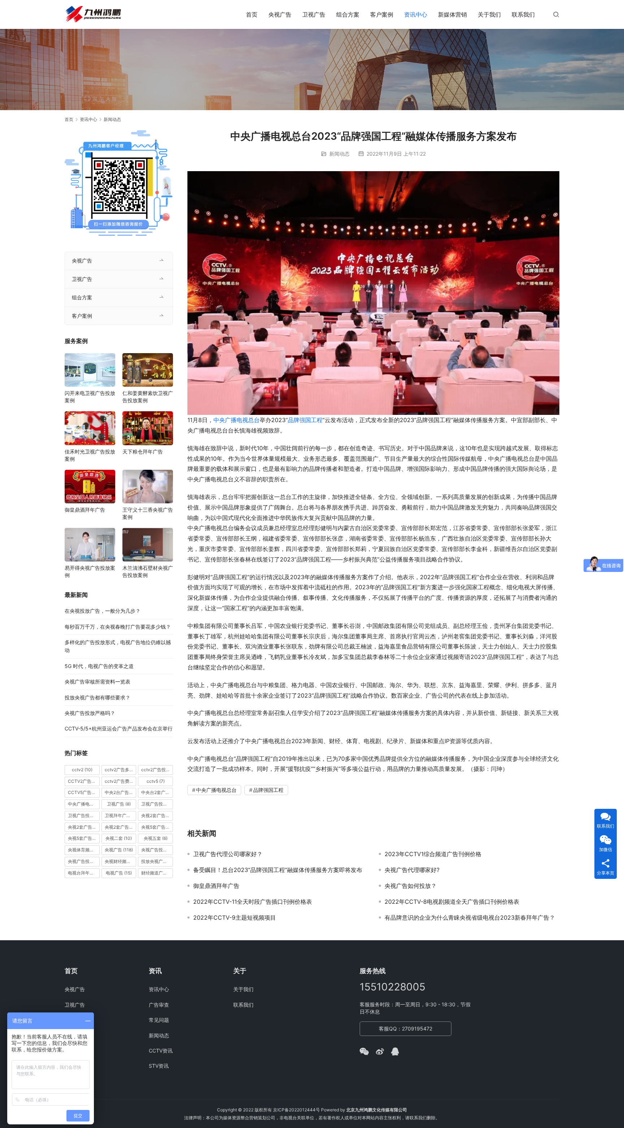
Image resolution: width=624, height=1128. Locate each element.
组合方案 (347, 14)
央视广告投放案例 (84, 861)
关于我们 (489, 14)
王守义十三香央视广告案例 (147, 513)
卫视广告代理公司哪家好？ (228, 854)
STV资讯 (159, 1066)
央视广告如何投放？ (411, 885)
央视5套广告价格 (157, 827)
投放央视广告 (157, 861)
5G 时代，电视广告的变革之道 (99, 666)
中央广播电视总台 (236, 420)
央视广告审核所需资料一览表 (97, 681)
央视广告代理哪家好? (412, 870)
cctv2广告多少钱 (120, 769)
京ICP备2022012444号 (296, 1109)
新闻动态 (339, 154)
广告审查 (159, 1005)
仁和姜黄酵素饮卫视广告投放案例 (147, 396)
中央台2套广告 (157, 792)
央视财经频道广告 (120, 861)
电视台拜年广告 (84, 873)
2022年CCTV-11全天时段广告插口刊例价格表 (252, 901)
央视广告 (279, 14)
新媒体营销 (452, 14)
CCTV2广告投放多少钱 (84, 781)
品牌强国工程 (305, 420)
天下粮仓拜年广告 (142, 451)
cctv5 (156, 781)
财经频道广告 (157, 873)
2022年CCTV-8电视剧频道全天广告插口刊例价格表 (452, 901)
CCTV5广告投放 (84, 792)
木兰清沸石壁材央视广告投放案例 (147, 571)
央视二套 (118, 838)
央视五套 (156, 838)
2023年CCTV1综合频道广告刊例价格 (433, 854)
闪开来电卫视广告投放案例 (90, 396)
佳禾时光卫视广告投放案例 (90, 455)
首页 (251, 14)
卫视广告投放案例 (84, 815)
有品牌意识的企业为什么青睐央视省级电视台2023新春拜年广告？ (470, 917)
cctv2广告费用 (120, 781)
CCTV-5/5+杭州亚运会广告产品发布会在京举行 (119, 728)
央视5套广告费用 (84, 838)
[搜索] (556, 14)
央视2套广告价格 (84, 827)
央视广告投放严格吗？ (90, 713)
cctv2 (82, 769)
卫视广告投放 (157, 804)
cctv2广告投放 (157, 769)
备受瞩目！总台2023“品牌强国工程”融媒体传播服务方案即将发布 (277, 870)
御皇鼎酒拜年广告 (216, 885)
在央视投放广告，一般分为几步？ (102, 611)
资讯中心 (415, 14)
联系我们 (523, 14)
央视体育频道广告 (84, 849)
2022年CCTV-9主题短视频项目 (234, 917)
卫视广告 (313, 14)
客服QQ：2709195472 (405, 1028)
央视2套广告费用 (120, 827)
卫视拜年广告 (120, 815)
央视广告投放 (157, 849)
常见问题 (159, 1020)
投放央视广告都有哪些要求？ (97, 697)
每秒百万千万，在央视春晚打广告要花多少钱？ (118, 627)
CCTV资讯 (161, 1050)
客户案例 (381, 14)
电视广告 (119, 873)
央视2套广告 (157, 815)
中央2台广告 (120, 792)
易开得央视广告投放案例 (90, 571)
